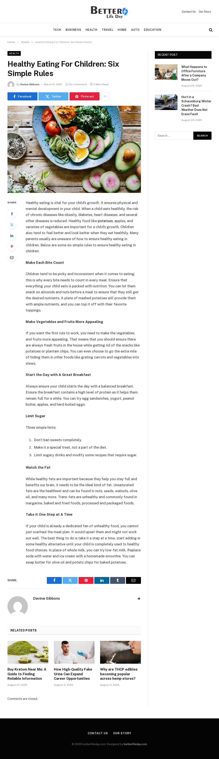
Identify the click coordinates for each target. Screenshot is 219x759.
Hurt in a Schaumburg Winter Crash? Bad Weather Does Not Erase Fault (196, 105)
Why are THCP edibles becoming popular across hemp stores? (119, 674)
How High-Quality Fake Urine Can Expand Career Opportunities (73, 674)
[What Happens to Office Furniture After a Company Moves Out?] (166, 72)
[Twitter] (11, 224)
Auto (135, 29)
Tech (57, 29)
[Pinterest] (11, 246)
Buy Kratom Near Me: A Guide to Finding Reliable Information (26, 674)
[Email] (11, 257)
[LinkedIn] (11, 235)
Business (73, 29)
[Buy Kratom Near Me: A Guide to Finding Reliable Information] (27, 652)
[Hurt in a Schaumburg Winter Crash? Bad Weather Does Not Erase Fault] (166, 102)
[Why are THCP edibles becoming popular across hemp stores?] (120, 652)
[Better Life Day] (109, 11)
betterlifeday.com (135, 744)
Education (152, 29)
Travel (107, 29)
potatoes (105, 221)
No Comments (78, 84)
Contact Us (189, 11)
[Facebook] (11, 214)
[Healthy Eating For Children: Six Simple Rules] (74, 149)
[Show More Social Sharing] (105, 96)
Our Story (205, 11)
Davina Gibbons (30, 84)
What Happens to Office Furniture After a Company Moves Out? (194, 73)
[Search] (210, 30)
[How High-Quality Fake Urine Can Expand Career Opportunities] (74, 652)
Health (92, 29)
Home (122, 29)
